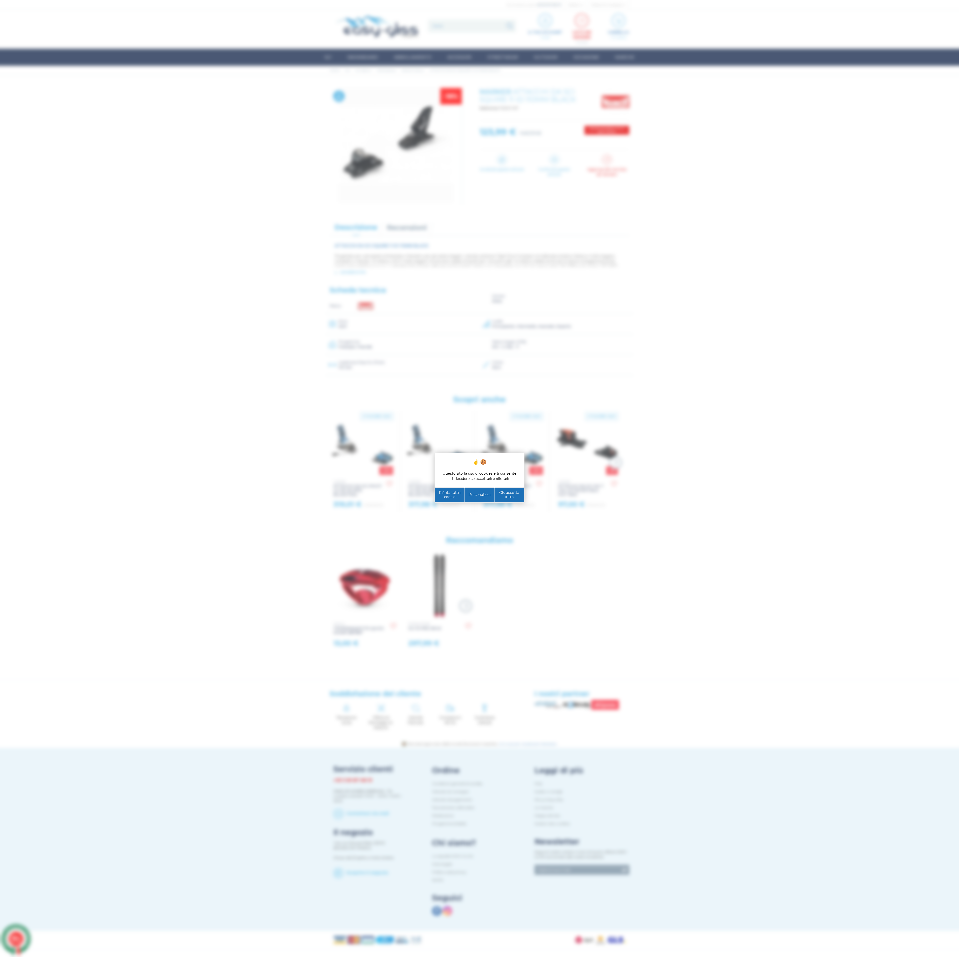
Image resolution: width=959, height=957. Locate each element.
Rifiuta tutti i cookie (450, 494)
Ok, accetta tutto (509, 494)
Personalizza (479, 494)
